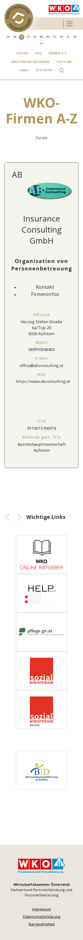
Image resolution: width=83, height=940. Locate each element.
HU (35, 36)
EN (15, 36)
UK (74, 36)
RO (48, 36)
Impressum (41, 909)
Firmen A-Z (58, 53)
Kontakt (45, 286)
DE (8, 36)
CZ (28, 36)
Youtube (64, 61)
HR (61, 36)
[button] (11, 517)
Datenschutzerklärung (41, 916)
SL (68, 36)
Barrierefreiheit (42, 924)
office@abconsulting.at (42, 365)
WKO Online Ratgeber (30, 61)
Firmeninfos (45, 294)
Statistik (44, 70)
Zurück (41, 137)
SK (21, 36)
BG (41, 36)
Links (24, 70)
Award (22, 53)
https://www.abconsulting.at (43, 381)
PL (55, 36)
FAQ (38, 53)
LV (41, 43)
